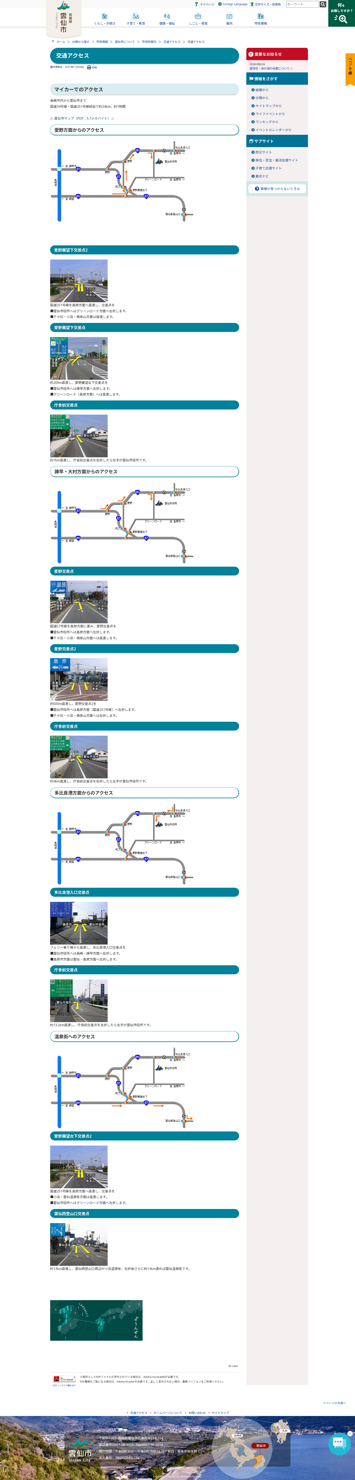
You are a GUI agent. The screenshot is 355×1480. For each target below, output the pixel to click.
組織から (262, 90)
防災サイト (264, 152)
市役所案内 (149, 42)
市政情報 (102, 42)
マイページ (207, 4)
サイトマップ (220, 1413)
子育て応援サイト (269, 168)
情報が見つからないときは (280, 188)
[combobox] (303, 4)
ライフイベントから (270, 114)
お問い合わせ (197, 1413)
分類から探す (80, 42)
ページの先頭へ (336, 1403)
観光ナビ (262, 176)
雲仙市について (125, 42)
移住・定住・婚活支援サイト (277, 160)
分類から (262, 98)
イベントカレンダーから (274, 130)
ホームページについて (167, 1413)
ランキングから (267, 122)
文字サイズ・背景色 (268, 4)
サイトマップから (269, 106)
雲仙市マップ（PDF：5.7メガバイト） (82, 118)
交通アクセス (171, 42)
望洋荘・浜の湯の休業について (269, 68)
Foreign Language (235, 4)
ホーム (60, 42)
